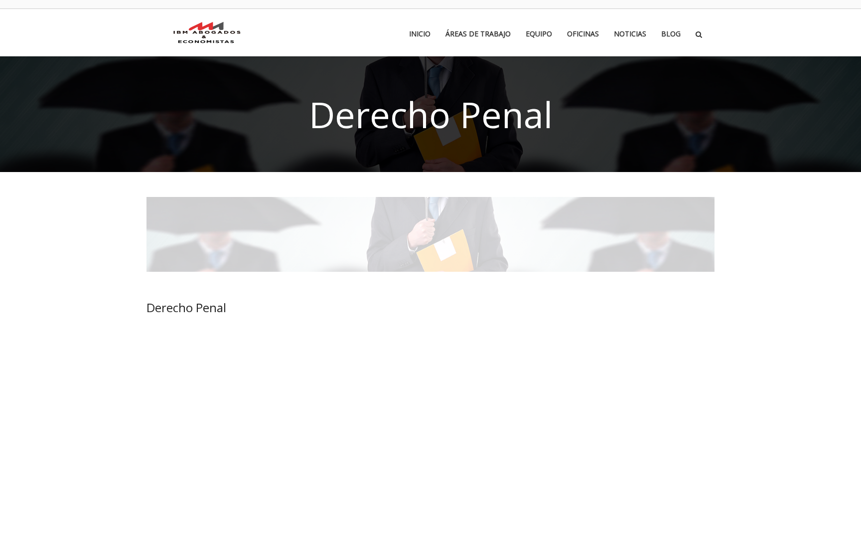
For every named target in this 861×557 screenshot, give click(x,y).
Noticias (630, 34)
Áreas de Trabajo (478, 34)
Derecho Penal (186, 307)
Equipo (539, 34)
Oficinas (583, 34)
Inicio (419, 34)
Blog (671, 34)
